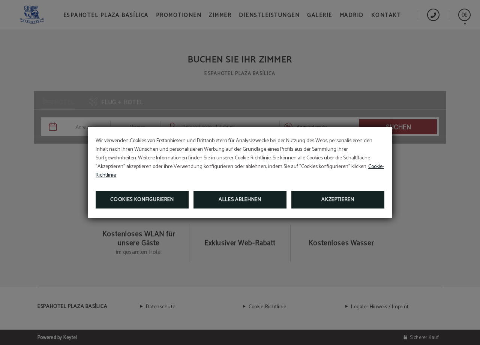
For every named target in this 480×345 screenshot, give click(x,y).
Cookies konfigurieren (142, 199)
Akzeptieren (337, 199)
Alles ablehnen (240, 199)
